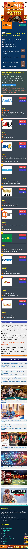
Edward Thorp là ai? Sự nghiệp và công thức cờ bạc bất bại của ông (13, 429)
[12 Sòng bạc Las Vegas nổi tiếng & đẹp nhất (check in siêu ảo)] (14, 380)
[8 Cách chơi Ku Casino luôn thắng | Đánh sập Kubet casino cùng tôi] (14, 465)
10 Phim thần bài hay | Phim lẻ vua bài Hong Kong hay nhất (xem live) (13, 448)
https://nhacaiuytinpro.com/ (8, 536)
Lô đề (4, 533)
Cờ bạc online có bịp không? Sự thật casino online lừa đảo (13, 374)
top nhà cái (5, 541)
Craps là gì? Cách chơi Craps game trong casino (11, 486)
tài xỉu (4, 543)
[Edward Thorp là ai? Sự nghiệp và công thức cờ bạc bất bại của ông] (14, 426)
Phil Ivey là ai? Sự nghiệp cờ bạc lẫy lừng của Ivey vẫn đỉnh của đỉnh (14, 420)
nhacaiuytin (5, 540)
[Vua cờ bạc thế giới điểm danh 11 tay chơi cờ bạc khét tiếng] (14, 502)
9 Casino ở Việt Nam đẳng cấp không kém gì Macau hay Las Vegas (13, 401)
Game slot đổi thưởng (7, 528)
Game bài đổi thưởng (7, 527)
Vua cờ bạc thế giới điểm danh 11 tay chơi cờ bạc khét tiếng (14, 504)
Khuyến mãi (5, 535)
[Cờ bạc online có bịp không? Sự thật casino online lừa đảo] (14, 373)
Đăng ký (23, 51)
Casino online (5, 531)
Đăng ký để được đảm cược (9, 85)
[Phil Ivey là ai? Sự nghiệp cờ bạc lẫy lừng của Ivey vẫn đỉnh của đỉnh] (14, 418)
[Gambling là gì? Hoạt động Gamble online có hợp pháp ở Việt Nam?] (14, 365)
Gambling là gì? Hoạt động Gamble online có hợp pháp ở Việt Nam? (13, 367)
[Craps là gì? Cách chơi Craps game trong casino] (14, 484)
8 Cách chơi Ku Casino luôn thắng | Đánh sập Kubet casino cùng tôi (13, 467)
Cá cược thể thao (6, 530)
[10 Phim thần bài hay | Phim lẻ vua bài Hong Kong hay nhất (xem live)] (14, 446)
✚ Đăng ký (22, 97)
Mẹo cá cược (5, 544)
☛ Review (22, 100)
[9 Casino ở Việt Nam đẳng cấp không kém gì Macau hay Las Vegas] (14, 399)
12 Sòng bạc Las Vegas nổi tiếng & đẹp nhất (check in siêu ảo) (13, 382)
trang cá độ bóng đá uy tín (8, 538)
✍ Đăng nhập (22, 25)
